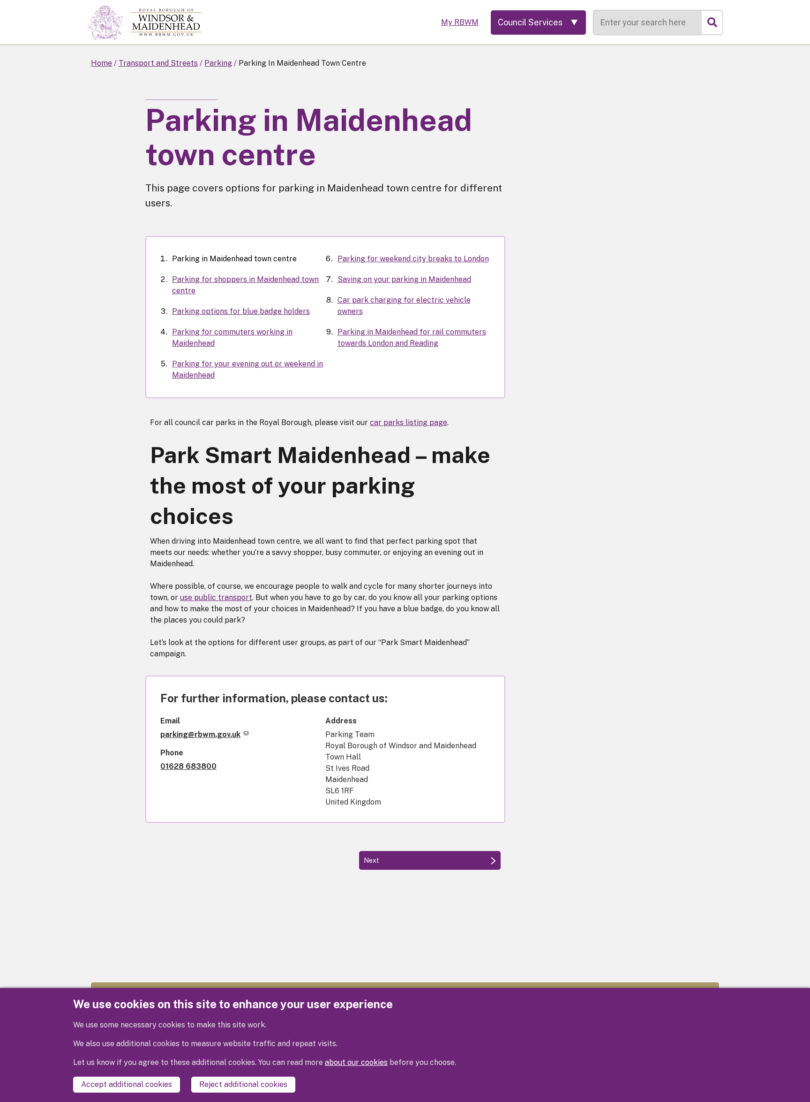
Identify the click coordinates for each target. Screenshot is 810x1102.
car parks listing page (408, 422)
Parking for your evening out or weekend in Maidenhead (247, 369)
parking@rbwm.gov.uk (200, 734)
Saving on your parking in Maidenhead (404, 279)
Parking (218, 63)
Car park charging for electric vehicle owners (404, 306)
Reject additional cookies (243, 1084)
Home (101, 63)
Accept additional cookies (126, 1084)
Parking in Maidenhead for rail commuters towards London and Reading (412, 337)
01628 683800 (188, 766)
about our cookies (356, 1062)
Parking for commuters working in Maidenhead (232, 337)
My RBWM (460, 22)
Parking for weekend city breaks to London (413, 258)
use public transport (216, 597)
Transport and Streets (158, 63)
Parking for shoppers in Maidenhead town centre (245, 285)
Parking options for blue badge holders (241, 311)
